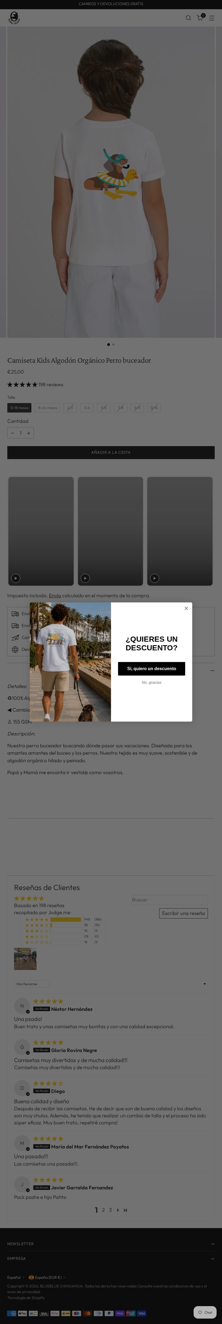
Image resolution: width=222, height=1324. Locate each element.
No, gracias (151, 682)
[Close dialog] (186, 608)
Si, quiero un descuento (151, 668)
